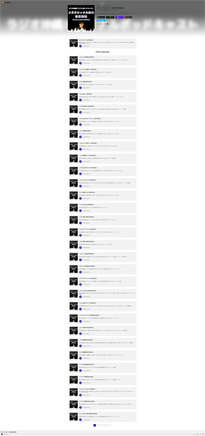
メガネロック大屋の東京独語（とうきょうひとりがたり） (108, 10)
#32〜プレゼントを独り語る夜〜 (86, 40)
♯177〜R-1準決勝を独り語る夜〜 (86, 376)
